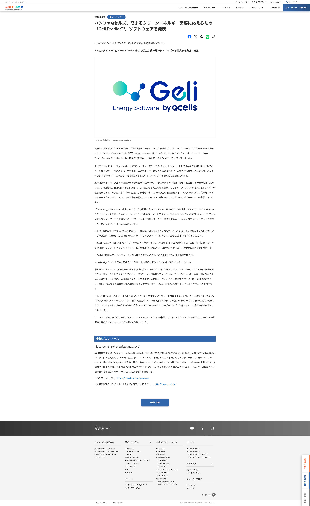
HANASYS (128, 472)
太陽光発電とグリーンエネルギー (105, 454)
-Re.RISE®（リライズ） (133, 451)
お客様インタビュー (193, 470)
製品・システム (210, 8)
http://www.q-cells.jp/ (165, 384)
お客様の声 (275, 8)
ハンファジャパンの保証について (136, 485)
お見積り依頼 (160, 451)
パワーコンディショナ (132, 463)
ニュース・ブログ (257, 8)
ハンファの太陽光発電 (188, 8)
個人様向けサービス (193, 448)
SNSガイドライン (117, 503)
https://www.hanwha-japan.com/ (133, 378)
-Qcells (128, 454)
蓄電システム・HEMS (132, 457)
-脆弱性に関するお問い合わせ (166, 484)
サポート (226, 8)
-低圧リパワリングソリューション (198, 457)
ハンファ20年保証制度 (132, 488)
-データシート (161, 463)
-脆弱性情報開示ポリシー (165, 481)
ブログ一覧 (190, 488)
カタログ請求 (160, 454)
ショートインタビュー (194, 473)
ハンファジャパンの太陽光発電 (104, 448)
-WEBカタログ (161, 460)
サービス (240, 8)
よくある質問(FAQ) (162, 472)
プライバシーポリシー (102, 503)
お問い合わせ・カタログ (296, 8)
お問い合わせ (160, 448)
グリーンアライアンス (259, 2)
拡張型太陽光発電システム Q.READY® (137, 460)
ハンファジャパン (242, 2)
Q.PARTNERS (275, 2)
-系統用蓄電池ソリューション (197, 454)
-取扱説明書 (160, 466)
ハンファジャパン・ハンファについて (106, 451)
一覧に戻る (155, 402)
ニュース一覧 (191, 485)
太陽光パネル (129, 448)
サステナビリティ (100, 457)
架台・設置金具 (130, 466)
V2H (126, 469)
